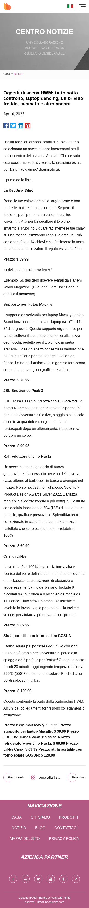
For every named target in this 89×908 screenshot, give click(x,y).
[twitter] (38, 879)
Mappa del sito (25, 838)
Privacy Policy (64, 838)
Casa (6, 74)
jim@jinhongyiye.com (50, 902)
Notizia (19, 828)
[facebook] (13, 879)
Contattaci (65, 828)
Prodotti (68, 817)
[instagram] (63, 879)
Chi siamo (40, 817)
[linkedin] (26, 879)
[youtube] (51, 879)
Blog (40, 828)
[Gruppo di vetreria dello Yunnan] (7, 6)
